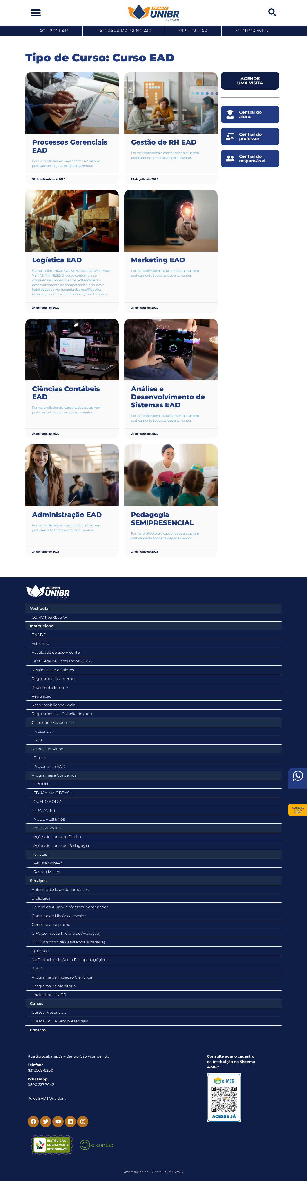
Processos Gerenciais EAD (69, 146)
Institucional (42, 626)
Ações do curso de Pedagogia (61, 845)
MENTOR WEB (251, 31)
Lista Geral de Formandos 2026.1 (62, 661)
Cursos (36, 1003)
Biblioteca (41, 898)
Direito (39, 757)
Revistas (39, 854)
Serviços (38, 880)
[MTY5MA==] (233, 1097)
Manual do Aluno (47, 749)
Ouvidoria (57, 1098)
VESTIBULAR (193, 31)
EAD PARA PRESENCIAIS (123, 31)
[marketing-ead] (171, 221)
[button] (36, 13)
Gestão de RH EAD (164, 142)
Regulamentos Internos (54, 678)
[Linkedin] (70, 1121)
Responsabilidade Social (54, 705)
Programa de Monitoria (54, 986)
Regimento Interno (50, 687)
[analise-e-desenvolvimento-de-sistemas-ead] (171, 349)
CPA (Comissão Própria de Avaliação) (66, 933)
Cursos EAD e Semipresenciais (60, 1021)
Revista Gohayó (47, 863)
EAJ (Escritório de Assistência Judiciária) (68, 942)
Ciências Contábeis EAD (66, 393)
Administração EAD (67, 514)
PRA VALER (44, 810)
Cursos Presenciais (49, 1012)
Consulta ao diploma (51, 924)
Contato (38, 1030)
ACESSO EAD (54, 31)
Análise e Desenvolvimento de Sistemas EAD (168, 397)
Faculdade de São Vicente (56, 652)
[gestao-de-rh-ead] (171, 103)
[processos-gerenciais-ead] (72, 103)
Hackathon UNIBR (49, 995)
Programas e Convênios (54, 775)
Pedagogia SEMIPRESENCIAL (162, 518)
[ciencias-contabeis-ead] (72, 349)
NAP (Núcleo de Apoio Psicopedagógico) (70, 959)
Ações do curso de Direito (57, 836)
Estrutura (40, 643)
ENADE (39, 634)
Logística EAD (57, 260)
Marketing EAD (158, 260)
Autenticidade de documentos (60, 889)
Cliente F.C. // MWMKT (168, 1172)
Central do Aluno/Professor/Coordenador (70, 907)
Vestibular (40, 608)
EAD (37, 740)
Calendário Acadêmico (53, 722)
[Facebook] (33, 1121)
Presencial (43, 731)
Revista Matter (47, 872)
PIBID (37, 968)
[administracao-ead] (72, 475)
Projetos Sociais (46, 828)
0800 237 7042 (41, 1084)
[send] (297, 778)
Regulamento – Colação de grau (62, 714)
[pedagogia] (171, 475)
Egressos (40, 951)
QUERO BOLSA (47, 801)
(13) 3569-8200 (40, 1070)
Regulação (42, 696)
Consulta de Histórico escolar (59, 916)
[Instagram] (82, 1121)
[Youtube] (58, 1121)
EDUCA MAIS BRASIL (53, 793)
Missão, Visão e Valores (53, 670)
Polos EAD (37, 1098)
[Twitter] (45, 1121)
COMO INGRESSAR (49, 617)
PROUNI (41, 784)
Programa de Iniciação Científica (62, 977)
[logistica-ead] (72, 221)
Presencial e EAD (49, 766)
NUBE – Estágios (49, 819)
